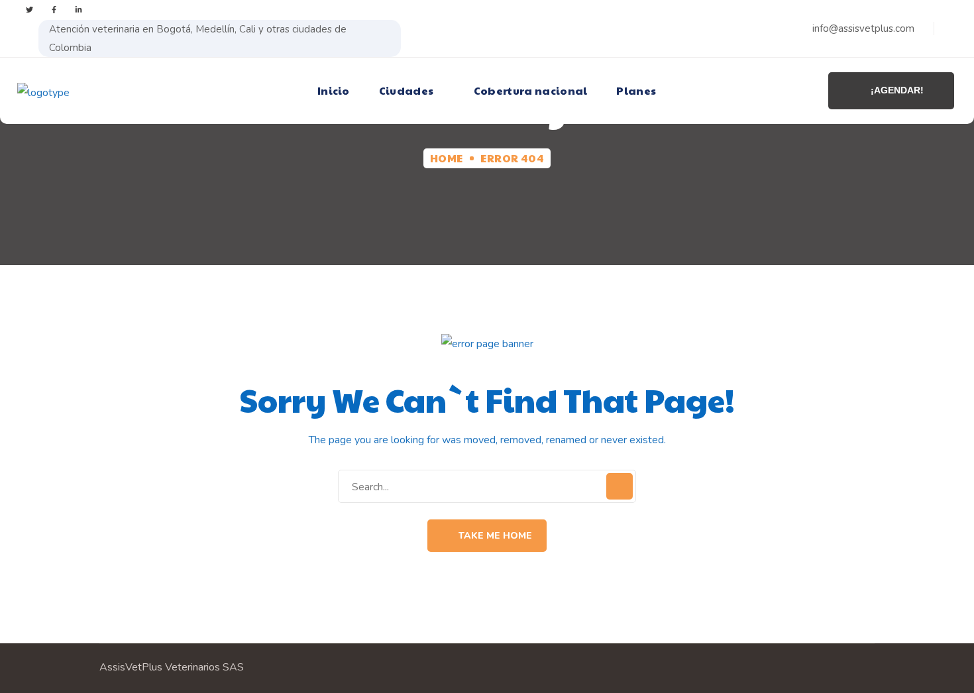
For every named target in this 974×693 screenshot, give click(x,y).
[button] (486, 535)
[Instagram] (78, 9)
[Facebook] (54, 9)
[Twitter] (29, 9)
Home (446, 158)
